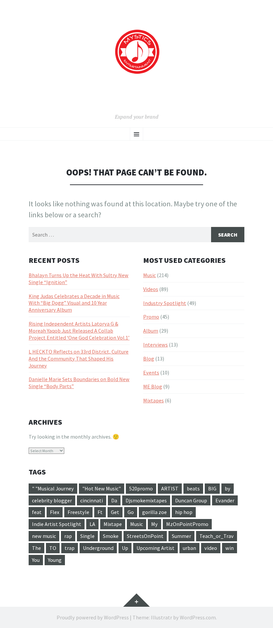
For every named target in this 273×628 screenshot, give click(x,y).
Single (87, 536)
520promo (141, 488)
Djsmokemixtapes (146, 500)
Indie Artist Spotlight (56, 524)
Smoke (111, 536)
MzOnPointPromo (187, 524)
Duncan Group (191, 500)
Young (55, 560)
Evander (224, 500)
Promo (151, 316)
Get (115, 512)
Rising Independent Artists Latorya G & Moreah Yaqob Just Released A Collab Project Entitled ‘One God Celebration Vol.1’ (79, 330)
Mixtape (113, 524)
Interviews (155, 344)
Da (114, 500)
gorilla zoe (154, 512)
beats (193, 488)
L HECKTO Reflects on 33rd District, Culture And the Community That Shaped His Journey (79, 358)
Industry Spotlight (164, 303)
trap (70, 548)
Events (151, 372)
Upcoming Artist (155, 548)
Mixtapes (153, 400)
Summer (181, 536)
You (36, 560)
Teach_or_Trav (216, 536)
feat (37, 512)
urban (189, 548)
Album (150, 330)
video (210, 548)
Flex (54, 512)
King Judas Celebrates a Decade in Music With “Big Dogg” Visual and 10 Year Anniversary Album (74, 303)
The (36, 548)
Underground (98, 548)
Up (125, 548)
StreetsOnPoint (145, 536)
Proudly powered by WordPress (93, 617)
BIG (212, 488)
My (154, 524)
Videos (150, 289)
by (227, 488)
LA (92, 524)
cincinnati (91, 500)
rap (68, 536)
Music (149, 275)
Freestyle (78, 512)
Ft (100, 512)
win (229, 548)
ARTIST (169, 488)
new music (44, 536)
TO (52, 548)
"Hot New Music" (101, 488)
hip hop (183, 512)
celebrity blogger (52, 500)
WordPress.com (198, 617)
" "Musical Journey (53, 488)
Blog (148, 358)
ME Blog (152, 386)
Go (131, 512)
